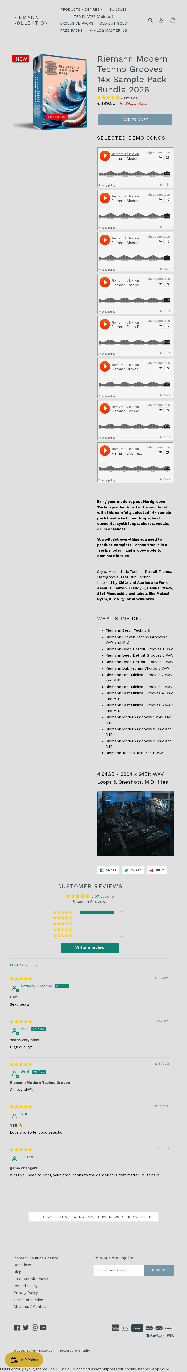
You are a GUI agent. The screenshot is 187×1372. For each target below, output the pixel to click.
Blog (17, 1272)
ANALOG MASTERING (108, 30)
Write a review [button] (89, 947)
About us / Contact (30, 1306)
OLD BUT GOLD (113, 23)
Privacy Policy (25, 1293)
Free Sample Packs (30, 1279)
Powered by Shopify (75, 1350)
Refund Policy (25, 1286)
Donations (22, 1265)
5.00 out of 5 (103, 896)
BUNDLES (118, 9)
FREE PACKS (71, 30)
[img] (21, 979)
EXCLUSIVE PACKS (76, 23)
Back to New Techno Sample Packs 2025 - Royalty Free (97, 1217)
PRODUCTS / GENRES (80, 9)
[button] (109, 97)
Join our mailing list (114, 1257)
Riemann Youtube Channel (36, 1258)
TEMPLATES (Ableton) (93, 16)
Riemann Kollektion (30, 20)
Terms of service (28, 1300)
